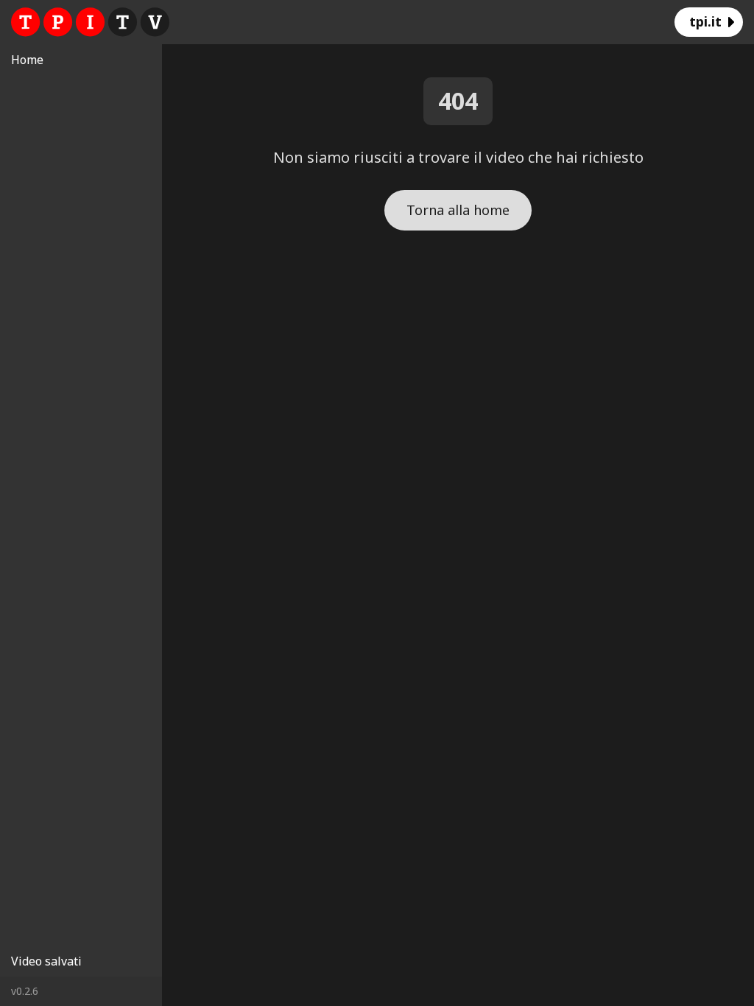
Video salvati (46, 961)
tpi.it (705, 21)
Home (27, 60)
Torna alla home (458, 210)
